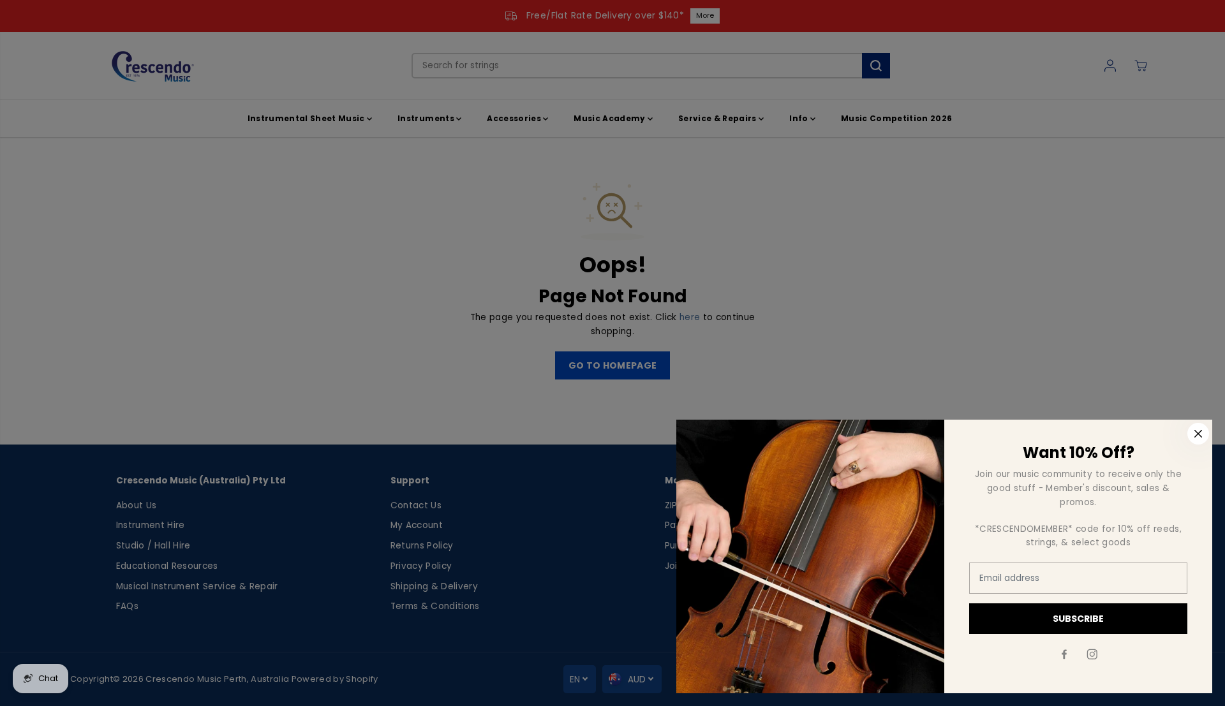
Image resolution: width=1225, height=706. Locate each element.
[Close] (1198, 434)
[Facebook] (1064, 654)
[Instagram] (1092, 654)
